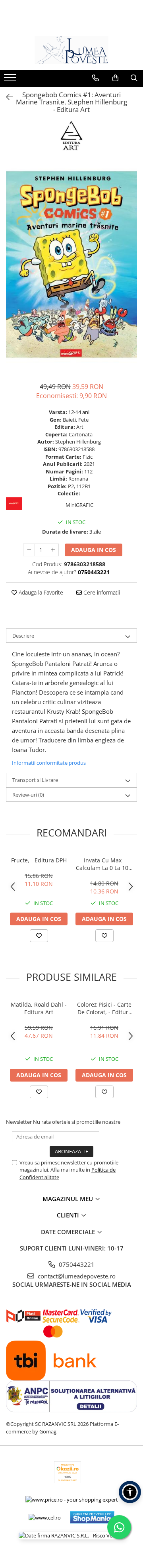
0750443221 (76, 1264)
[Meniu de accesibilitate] (130, 1492)
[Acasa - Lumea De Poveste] (71, 50)
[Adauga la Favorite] (39, 935)
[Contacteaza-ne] (95, 78)
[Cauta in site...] (134, 78)
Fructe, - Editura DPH (39, 860)
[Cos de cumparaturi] (115, 78)
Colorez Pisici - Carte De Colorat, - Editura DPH (104, 1008)
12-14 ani (78, 412)
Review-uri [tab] (28, 794)
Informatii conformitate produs (49, 762)
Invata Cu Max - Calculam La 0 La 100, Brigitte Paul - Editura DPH (104, 864)
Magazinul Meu (69, 1199)
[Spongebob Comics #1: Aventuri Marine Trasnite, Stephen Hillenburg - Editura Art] (71, 264)
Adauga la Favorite (40, 592)
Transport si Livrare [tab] (35, 779)
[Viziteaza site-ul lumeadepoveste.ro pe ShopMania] (92, 1517)
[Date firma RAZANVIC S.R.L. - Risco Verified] (72, 1535)
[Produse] (11, 80)
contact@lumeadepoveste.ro (76, 1276)
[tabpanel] (71, 264)
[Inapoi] (6, 97)
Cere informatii (101, 592)
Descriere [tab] (23, 635)
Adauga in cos (93, 550)
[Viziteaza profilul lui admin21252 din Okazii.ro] (67, 1472)
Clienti (69, 1215)
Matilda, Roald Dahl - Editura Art (39, 1008)
